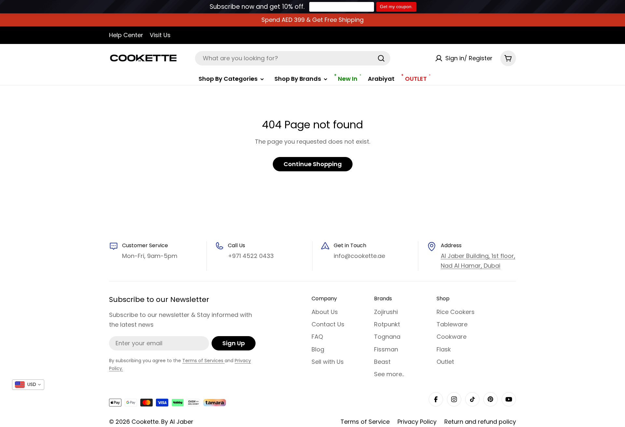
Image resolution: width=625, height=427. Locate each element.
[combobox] (292, 58)
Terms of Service (365, 422)
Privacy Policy (417, 422)
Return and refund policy (480, 422)
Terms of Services (203, 360)
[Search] (381, 58)
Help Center (126, 35)
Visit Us (160, 35)
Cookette (145, 422)
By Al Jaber (177, 422)
